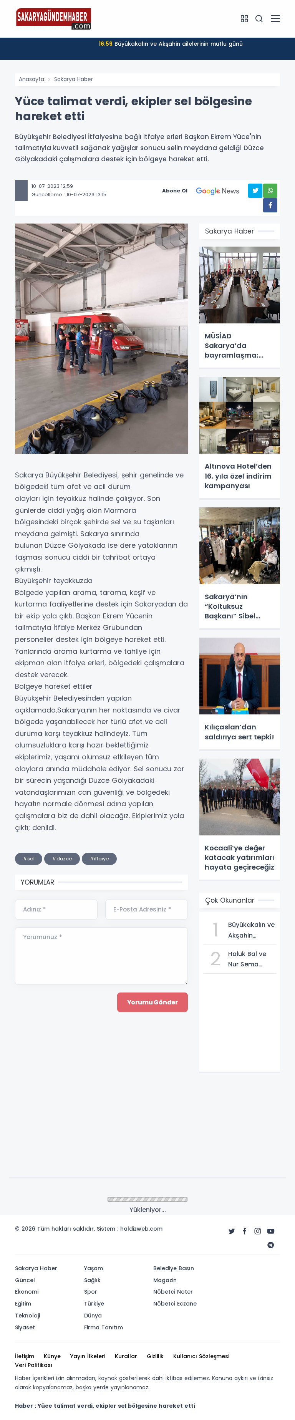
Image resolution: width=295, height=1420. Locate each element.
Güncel (25, 1280)
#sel (29, 858)
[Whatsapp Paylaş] (270, 191)
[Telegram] (271, 1245)
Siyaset (25, 1327)
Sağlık (92, 1280)
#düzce (62, 858)
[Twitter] (231, 1231)
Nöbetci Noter (173, 1292)
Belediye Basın (173, 1268)
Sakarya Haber (73, 79)
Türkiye (94, 1303)
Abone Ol (174, 190)
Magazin (165, 1280)
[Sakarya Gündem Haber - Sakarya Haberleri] (53, 18)
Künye (52, 1356)
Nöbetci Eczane (175, 1303)
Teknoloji (27, 1315)
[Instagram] (258, 1231)
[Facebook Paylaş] (270, 205)
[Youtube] (271, 1231)
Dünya (93, 1315)
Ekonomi (26, 1292)
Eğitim (23, 1303)
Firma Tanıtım (103, 1327)
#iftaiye (99, 858)
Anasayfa (31, 79)
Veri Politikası (33, 1365)
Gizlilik (155, 1356)
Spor (90, 1292)
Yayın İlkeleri (87, 1356)
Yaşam (93, 1268)
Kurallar (126, 1356)
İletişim (24, 1356)
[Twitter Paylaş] (255, 191)
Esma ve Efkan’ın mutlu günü (170, 44)
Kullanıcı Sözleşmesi (201, 1356)
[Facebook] (245, 1231)
